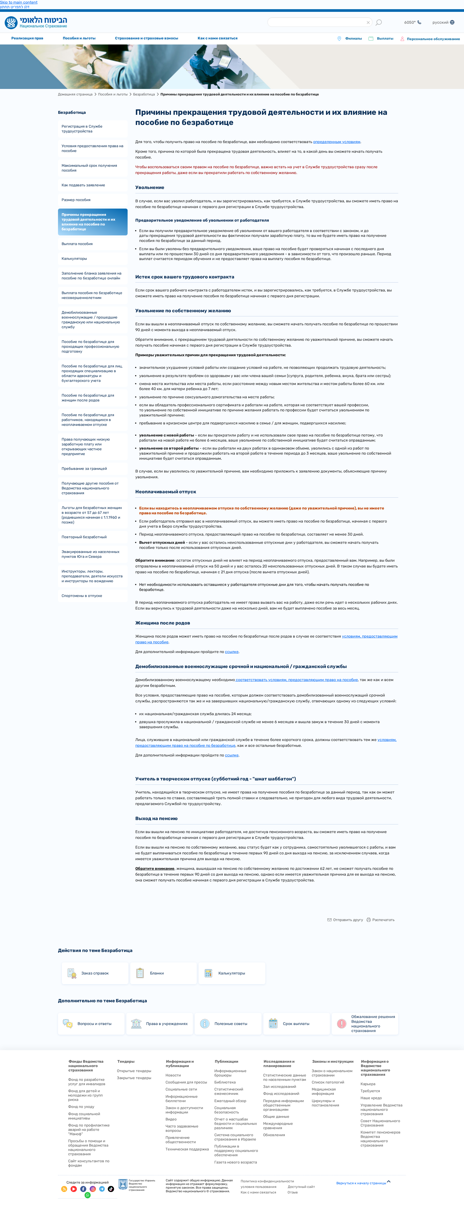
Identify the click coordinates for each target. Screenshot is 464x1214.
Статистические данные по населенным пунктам (284, 1077)
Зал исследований (279, 1086)
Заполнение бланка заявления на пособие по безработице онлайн (91, 275)
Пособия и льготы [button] (79, 38)
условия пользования (258, 1187)
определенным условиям (336, 141)
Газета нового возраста (235, 1162)
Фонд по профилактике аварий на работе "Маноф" (89, 1129)
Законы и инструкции (333, 1061)
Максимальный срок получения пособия (89, 168)
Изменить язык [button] (439, 22)
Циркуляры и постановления (325, 1103)
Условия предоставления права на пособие (92, 148)
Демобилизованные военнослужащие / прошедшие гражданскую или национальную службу (91, 319)
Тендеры (126, 1061)
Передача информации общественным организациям (283, 1105)
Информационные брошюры (230, 1073)
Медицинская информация (324, 1091)
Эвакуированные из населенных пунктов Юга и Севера (90, 554)
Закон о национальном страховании (332, 1073)
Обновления (274, 1135)
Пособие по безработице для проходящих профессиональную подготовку (90, 347)
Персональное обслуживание (433, 39)
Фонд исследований (281, 1093)
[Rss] (64, 1189)
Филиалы (353, 38)
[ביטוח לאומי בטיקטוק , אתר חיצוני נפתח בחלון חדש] (111, 1189)
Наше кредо (371, 1098)
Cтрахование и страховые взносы (146, 38)
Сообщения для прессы (186, 1082)
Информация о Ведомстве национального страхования (375, 1068)
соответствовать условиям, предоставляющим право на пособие (296, 679)
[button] (368, 22)
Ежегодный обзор (230, 1101)
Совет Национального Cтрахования (380, 1123)
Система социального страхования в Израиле (235, 1137)
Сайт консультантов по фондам (88, 1163)
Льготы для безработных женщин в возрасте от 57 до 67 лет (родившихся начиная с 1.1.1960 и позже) (92, 515)
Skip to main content (18, 2)
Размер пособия (76, 200)
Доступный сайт (301, 1187)
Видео (171, 1119)
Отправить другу (348, 920)
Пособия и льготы (113, 94)
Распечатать (383, 920)
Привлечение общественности (181, 1139)
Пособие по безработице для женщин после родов (88, 397)
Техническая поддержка (187, 1149)
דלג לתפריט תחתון (14, 7)
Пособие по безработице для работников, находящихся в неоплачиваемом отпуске (88, 420)
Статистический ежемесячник (228, 1091)
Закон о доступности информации (184, 1110)
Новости (173, 1075)
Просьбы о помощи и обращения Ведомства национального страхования (88, 1147)
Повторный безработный (84, 537)
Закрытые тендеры (134, 1078)
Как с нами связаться (258, 1192)
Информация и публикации (180, 1063)
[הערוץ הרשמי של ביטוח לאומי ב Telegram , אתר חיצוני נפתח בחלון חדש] (102, 1189)
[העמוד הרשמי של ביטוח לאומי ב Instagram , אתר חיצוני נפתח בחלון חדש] (93, 1189)
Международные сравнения (278, 1125)
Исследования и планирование (279, 1063)
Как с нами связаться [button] (218, 38)
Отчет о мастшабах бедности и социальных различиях (235, 1123)
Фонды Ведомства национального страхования (85, 1065)
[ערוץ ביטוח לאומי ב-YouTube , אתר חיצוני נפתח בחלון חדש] (74, 1189)
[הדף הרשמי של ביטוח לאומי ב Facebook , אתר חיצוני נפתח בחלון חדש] (83, 1189)
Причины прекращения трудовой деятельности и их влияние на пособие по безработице (88, 221)
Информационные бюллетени (182, 1098)
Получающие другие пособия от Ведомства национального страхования (90, 488)
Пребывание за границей (84, 468)
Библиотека (225, 1082)
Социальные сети (181, 1089)
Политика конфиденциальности (267, 1181)
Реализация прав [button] (27, 38)
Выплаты (385, 38)
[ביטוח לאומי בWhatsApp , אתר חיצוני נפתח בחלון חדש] (88, 1195)
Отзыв (293, 1192)
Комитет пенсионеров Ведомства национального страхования (380, 1139)
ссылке (232, 651)
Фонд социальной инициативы (84, 1116)
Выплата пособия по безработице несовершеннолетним (92, 295)
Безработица (144, 94)
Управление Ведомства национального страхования (381, 1109)
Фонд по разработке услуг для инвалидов (86, 1081)
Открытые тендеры (134, 1071)
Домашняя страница (43, 22)
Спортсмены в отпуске (82, 596)
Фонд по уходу (81, 1107)
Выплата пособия (77, 244)
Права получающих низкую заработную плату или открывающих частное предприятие (86, 446)
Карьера (368, 1084)
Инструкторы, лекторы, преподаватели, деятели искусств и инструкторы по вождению (92, 576)
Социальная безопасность (226, 1110)
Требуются (370, 1091)
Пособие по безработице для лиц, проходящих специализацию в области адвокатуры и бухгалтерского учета (92, 373)
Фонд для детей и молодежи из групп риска (85, 1095)
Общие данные (276, 1116)
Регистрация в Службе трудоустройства (82, 128)
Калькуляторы (74, 258)
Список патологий (328, 1082)
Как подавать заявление (83, 185)
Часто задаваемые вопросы (182, 1128)
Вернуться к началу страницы (361, 1183)
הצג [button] (406, 22)
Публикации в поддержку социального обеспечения (236, 1150)
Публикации (226, 1061)
